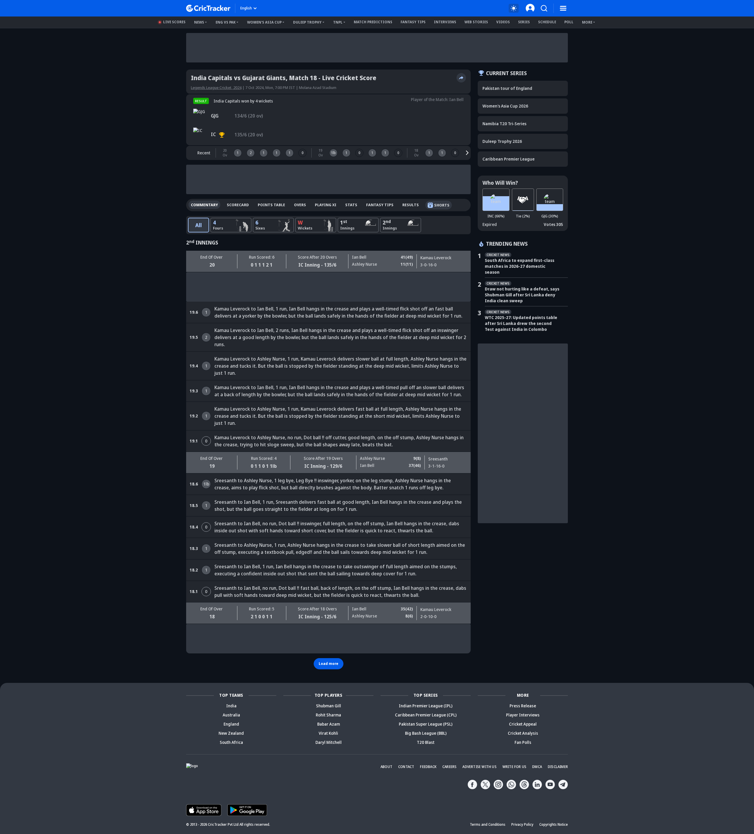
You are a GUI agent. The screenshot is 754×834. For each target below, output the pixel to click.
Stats (351, 204)
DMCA (537, 766)
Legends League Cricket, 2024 (216, 87)
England (231, 724)
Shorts (441, 205)
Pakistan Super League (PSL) (425, 724)
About (386, 766)
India (231, 706)
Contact (406, 766)
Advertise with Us (479, 766)
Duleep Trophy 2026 (502, 141)
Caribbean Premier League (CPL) (426, 715)
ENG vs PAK (226, 22)
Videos (503, 21)
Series (524, 21)
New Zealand (231, 733)
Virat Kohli (328, 733)
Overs (300, 204)
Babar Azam (328, 724)
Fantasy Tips (413, 21)
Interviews (445, 21)
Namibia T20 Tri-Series (504, 123)
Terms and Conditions (487, 824)
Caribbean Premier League (508, 159)
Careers (449, 766)
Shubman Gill (328, 706)
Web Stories (476, 21)
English (246, 8)
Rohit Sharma (328, 715)
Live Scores (174, 21)
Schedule (547, 21)
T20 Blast (425, 742)
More (587, 22)
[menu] (563, 8)
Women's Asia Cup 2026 (505, 106)
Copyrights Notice (553, 824)
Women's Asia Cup (264, 22)
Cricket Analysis (523, 733)
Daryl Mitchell (328, 742)
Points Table (271, 204)
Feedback (428, 766)
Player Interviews (523, 715)
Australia (231, 715)
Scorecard (238, 204)
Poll (568, 21)
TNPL (338, 22)
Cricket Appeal (523, 724)
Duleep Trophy (307, 22)
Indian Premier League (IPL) (425, 706)
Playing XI (325, 204)
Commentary (204, 204)
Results (410, 204)
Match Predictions (373, 21)
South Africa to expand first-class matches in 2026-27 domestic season (519, 266)
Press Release (523, 706)
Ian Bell (456, 99)
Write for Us (514, 766)
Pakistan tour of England (507, 88)
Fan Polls (523, 742)
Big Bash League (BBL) (426, 733)
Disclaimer (558, 766)
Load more (328, 663)
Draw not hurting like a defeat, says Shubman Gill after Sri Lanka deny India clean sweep (522, 294)
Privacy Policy (522, 824)
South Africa (231, 742)
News (199, 22)
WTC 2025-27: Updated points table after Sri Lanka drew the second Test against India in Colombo (521, 323)
